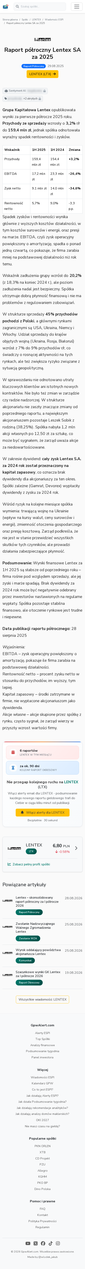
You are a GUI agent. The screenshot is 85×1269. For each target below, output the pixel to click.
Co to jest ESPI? (42, 1089)
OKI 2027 (42, 1120)
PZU (42, 1164)
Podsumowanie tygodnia (42, 1051)
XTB (43, 1152)
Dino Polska (42, 1189)
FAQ (42, 1209)
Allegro (43, 1171)
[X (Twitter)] (36, 1244)
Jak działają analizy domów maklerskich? (42, 1114)
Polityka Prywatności (42, 1221)
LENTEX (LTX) (40, 74)
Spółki (25, 19)
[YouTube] (27, 1244)
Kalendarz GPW (42, 1083)
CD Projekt (42, 1158)
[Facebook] (43, 1244)
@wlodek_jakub (48, 1257)
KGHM (42, 1176)
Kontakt (42, 1215)
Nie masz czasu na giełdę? (42, 1126)
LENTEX (36, 19)
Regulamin (42, 1227)
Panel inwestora (42, 1057)
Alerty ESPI (42, 1033)
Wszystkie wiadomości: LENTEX (42, 999)
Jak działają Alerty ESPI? (43, 1096)
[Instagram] (58, 1244)
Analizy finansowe (42, 1045)
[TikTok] (51, 1244)
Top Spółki (42, 1039)
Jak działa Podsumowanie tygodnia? (43, 1102)
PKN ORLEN (43, 1146)
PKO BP (42, 1183)
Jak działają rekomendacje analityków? (42, 1108)
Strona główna (10, 19)
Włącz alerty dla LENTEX (44, 812)
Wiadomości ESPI (54, 19)
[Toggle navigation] (77, 6)
